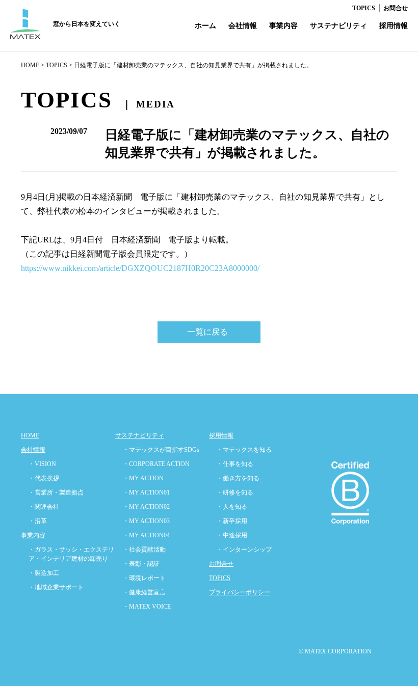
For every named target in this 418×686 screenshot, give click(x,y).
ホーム (205, 26)
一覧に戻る (207, 331)
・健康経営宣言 (144, 592)
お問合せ (395, 8)
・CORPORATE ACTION (156, 464)
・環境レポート (144, 578)
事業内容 (283, 26)
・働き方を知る (238, 478)
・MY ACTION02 (146, 506)
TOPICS (363, 8)
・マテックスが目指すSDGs (161, 449)
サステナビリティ (338, 26)
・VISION (42, 464)
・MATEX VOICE (147, 606)
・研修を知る (235, 492)
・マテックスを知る (244, 449)
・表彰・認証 (141, 563)
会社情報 (242, 26)
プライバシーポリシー (239, 592)
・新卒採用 (232, 521)
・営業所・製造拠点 (56, 492)
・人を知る (232, 506)
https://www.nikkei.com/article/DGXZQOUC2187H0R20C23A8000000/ (140, 268)
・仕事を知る (235, 464)
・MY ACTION (143, 478)
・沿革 (38, 521)
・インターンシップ (244, 549)
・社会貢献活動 (144, 549)
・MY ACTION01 (146, 492)
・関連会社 (44, 506)
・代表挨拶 (44, 478)
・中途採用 (232, 535)
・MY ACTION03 (146, 521)
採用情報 (393, 26)
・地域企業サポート (56, 587)
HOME (30, 65)
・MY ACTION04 (146, 535)
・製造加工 (44, 573)
